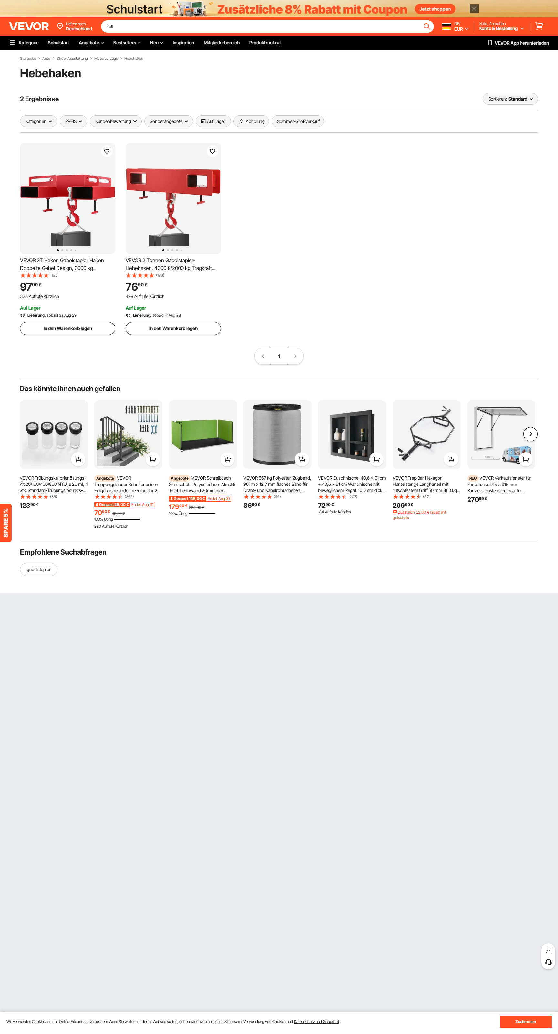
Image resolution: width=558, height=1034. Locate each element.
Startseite (28, 58)
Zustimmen (525, 1021)
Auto (46, 58)
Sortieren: (497, 98)
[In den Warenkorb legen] (78, 459)
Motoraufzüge (106, 58)
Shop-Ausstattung (72, 58)
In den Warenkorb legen (68, 328)
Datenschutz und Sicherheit (316, 1021)
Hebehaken (133, 58)
